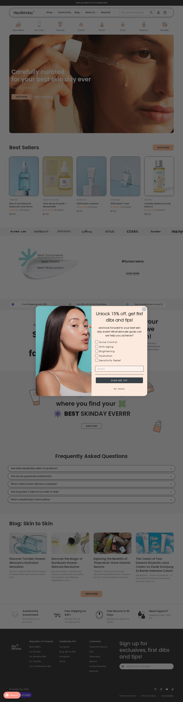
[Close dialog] (144, 309)
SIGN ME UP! (119, 380)
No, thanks (119, 389)
